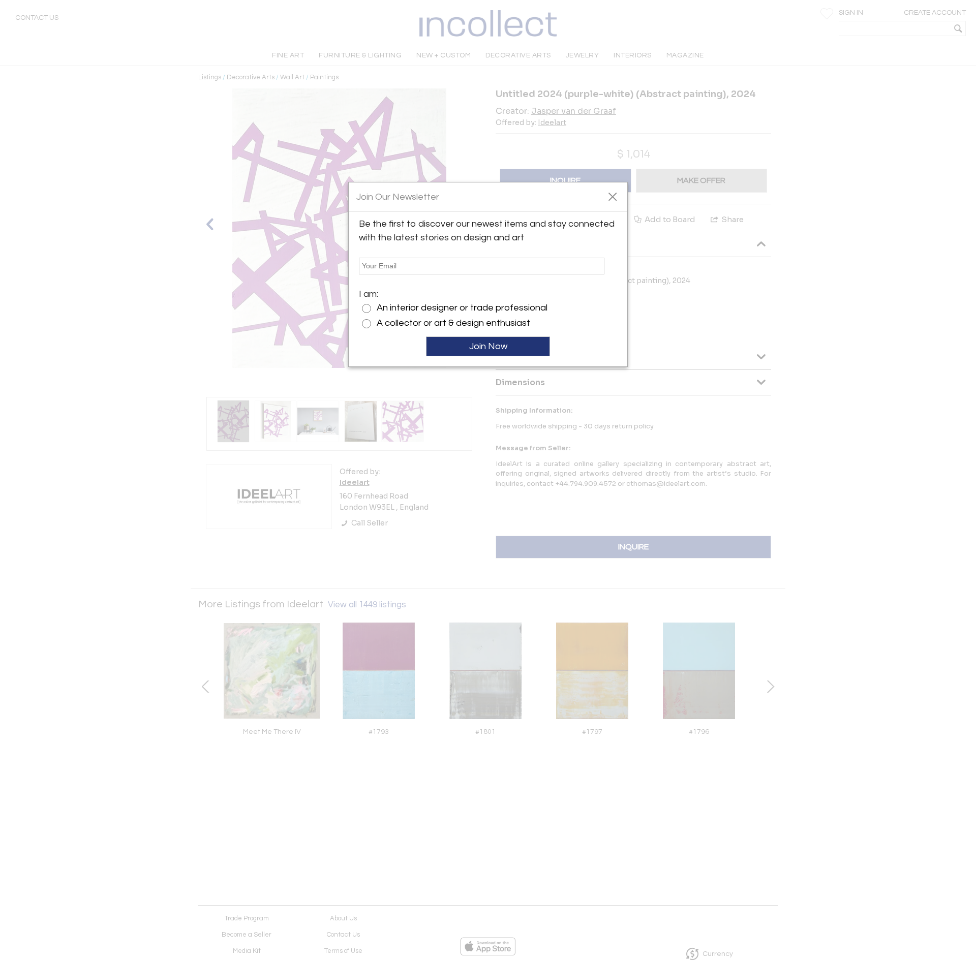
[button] (612, 196)
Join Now (488, 346)
